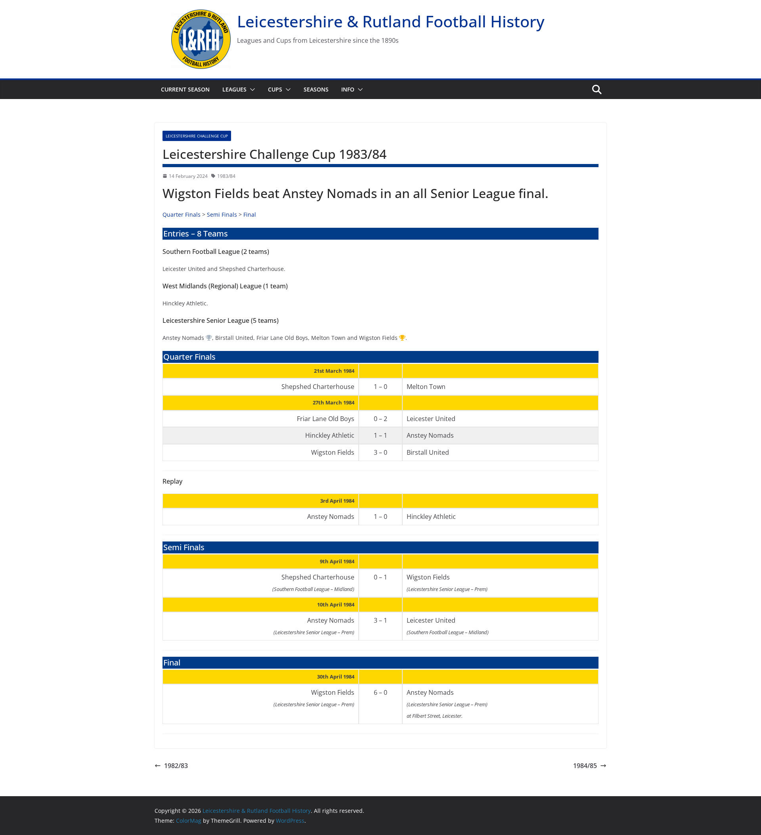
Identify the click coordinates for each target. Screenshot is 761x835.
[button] (251, 89)
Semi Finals (222, 214)
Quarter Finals (182, 214)
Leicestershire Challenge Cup (197, 136)
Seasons (316, 89)
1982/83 (176, 765)
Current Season (185, 89)
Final (249, 214)
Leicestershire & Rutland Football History (391, 21)
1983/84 (226, 176)
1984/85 (585, 765)
